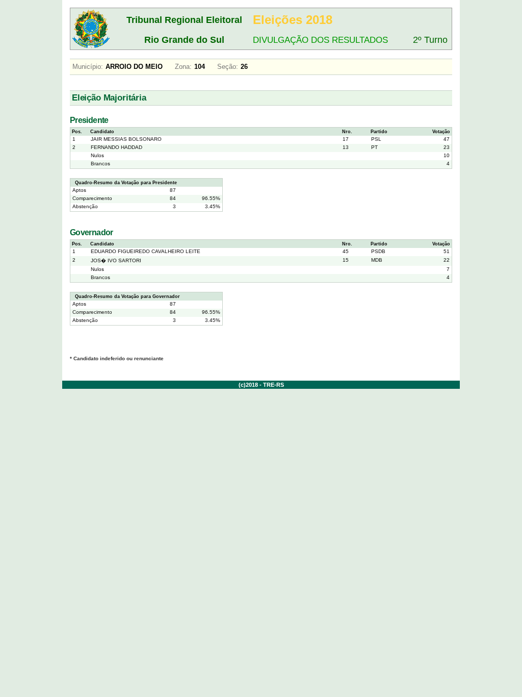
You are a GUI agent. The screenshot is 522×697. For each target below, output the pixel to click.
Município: (87, 66)
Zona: (183, 66)
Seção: (227, 66)
